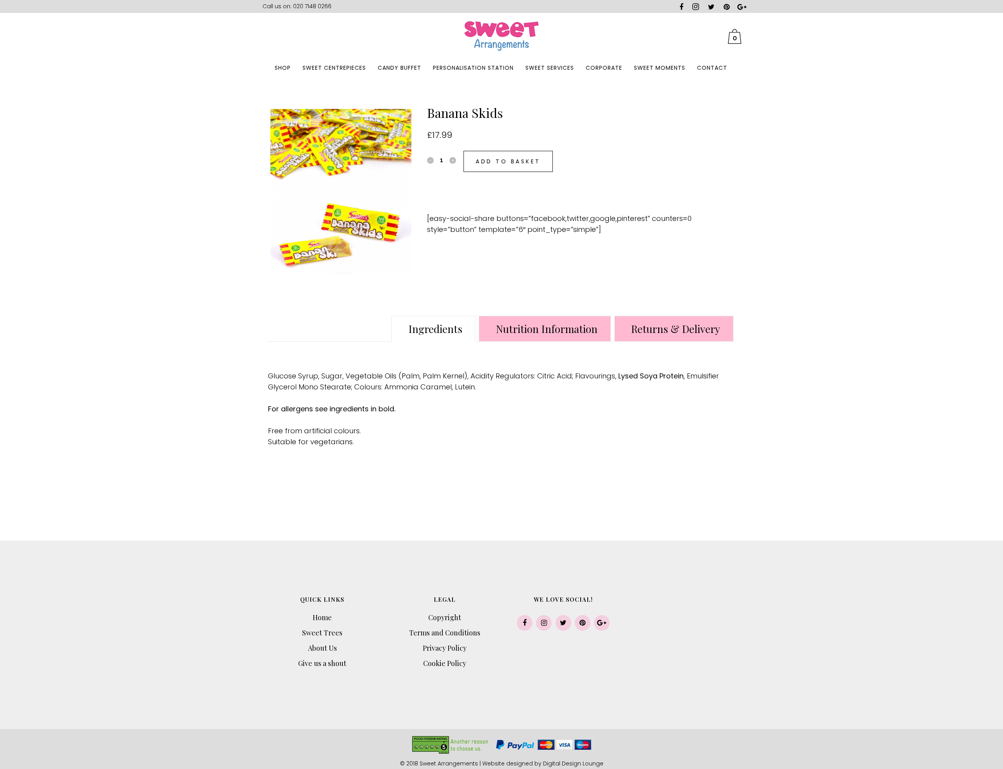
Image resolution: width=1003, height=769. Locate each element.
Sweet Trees (322, 632)
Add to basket (508, 161)
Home (322, 617)
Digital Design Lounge (573, 763)
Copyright (444, 617)
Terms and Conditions (444, 632)
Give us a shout (322, 663)
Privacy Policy (445, 648)
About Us (322, 648)
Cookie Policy (444, 663)
